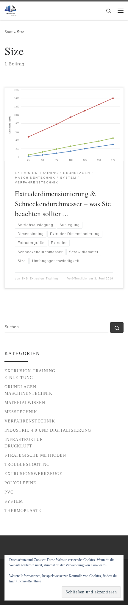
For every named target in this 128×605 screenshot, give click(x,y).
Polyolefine (20, 482)
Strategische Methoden (35, 455)
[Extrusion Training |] (10, 9)
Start (8, 31)
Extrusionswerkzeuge (33, 473)
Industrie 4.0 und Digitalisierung (47, 430)
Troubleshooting (27, 464)
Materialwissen (24, 402)
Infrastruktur (23, 439)
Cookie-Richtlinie (28, 581)
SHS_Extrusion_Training (39, 278)
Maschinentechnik (28, 393)
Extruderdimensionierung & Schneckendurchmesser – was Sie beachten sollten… (63, 203)
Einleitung (18, 377)
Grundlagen (20, 386)
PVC (8, 492)
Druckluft (18, 446)
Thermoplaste (22, 510)
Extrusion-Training (29, 370)
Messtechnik (20, 411)
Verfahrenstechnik (29, 421)
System (13, 501)
